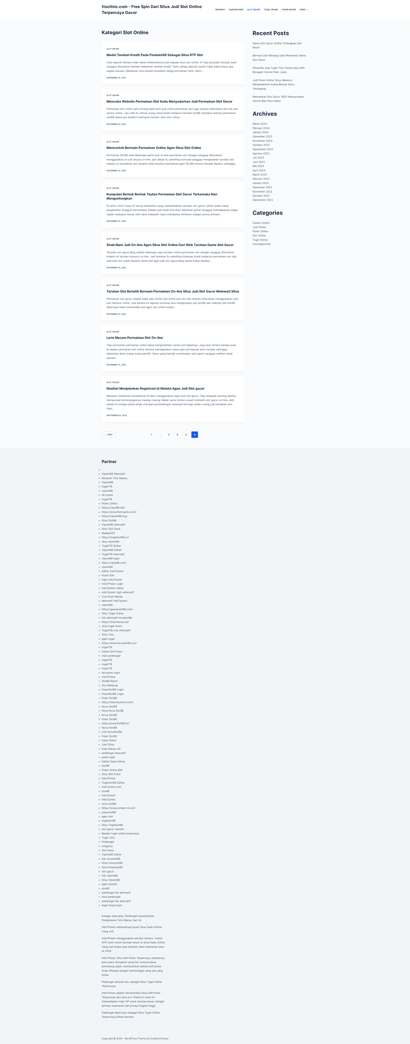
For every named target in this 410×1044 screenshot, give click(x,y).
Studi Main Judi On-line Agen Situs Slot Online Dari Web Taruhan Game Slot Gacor (170, 245)
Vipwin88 (107, 482)
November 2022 (262, 191)
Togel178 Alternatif (113, 554)
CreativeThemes (159, 1038)
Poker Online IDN (112, 770)
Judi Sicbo (108, 744)
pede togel (108, 757)
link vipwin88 (110, 875)
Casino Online (261, 222)
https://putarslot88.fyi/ (115, 723)
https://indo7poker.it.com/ (117, 702)
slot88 (105, 765)
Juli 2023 (258, 157)
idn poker (107, 495)
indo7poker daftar (113, 588)
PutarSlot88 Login (113, 689)
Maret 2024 (260, 123)
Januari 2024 (261, 132)
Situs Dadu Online (154, 942)
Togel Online (260, 239)
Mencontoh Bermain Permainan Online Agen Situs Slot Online (154, 148)
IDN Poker (129, 958)
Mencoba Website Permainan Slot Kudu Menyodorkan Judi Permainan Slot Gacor (169, 101)
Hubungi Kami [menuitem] (236, 9)
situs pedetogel (111, 896)
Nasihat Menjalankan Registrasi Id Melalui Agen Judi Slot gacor (156, 388)
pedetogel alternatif (114, 753)
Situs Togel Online (112, 613)
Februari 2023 (261, 178)
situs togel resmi (112, 626)
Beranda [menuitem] (220, 9)
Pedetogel (108, 841)
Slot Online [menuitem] (253, 9)
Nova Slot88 (109, 706)
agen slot (107, 816)
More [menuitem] (302, 9)
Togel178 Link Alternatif (116, 630)
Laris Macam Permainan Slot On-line (135, 338)
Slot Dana (108, 850)
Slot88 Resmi (110, 681)
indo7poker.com (111, 786)
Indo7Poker (108, 676)
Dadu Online (109, 740)
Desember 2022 (262, 187)
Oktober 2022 (261, 195)
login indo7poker (112, 579)
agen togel (108, 638)
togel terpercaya (112, 905)
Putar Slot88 (109, 698)
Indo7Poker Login (112, 583)
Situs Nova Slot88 (113, 710)
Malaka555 (108, 533)
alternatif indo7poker (114, 600)
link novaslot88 (111, 858)
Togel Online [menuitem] (271, 9)
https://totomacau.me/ (115, 621)
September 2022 (263, 199)
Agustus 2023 (261, 153)
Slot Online (113, 49)
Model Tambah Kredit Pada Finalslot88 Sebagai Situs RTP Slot (155, 55)
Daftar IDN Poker (112, 651)
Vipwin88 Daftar (112, 549)
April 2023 (259, 170)
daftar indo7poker (113, 571)
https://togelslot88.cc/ (115, 537)
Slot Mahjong (110, 685)
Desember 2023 (262, 136)
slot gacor (108, 871)
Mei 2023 (258, 166)
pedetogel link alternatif (116, 892)
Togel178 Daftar (111, 545)
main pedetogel (111, 655)
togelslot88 (109, 820)
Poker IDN (108, 575)
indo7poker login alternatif (118, 592)
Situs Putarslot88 (112, 862)
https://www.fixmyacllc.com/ (119, 512)
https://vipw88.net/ (113, 507)
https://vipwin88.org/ (114, 516)
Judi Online (259, 227)
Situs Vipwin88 (111, 879)
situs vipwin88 (110, 541)
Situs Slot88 (109, 520)
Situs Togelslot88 (112, 825)
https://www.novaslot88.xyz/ (119, 643)
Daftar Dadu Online (113, 761)
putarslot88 (109, 812)
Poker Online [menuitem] (289, 9)
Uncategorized (262, 244)
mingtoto (107, 846)
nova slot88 (109, 803)
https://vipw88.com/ (114, 562)
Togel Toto (108, 837)
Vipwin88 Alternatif (113, 473)
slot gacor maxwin (113, 829)
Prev (110, 434)
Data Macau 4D (111, 748)
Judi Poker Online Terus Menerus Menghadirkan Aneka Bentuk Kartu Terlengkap (274, 84)
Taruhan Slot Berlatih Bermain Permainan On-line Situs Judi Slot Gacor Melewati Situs (173, 291)
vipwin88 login (110, 558)
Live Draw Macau (112, 596)
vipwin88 (107, 490)
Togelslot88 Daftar (113, 782)
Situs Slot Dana (111, 528)
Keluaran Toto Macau (114, 478)
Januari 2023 (261, 183)
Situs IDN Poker (111, 774)
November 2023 (262, 140)
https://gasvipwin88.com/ (117, 609)
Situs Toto (108, 634)
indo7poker (108, 795)
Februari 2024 (261, 128)
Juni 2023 (259, 161)
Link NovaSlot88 (112, 731)
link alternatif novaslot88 (117, 617)
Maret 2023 (260, 174)
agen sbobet (109, 884)
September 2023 (263, 149)
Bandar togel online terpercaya (120, 833)
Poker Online (260, 231)
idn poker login (111, 672)
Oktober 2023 (261, 144)
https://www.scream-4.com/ (118, 808)
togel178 (107, 486)
